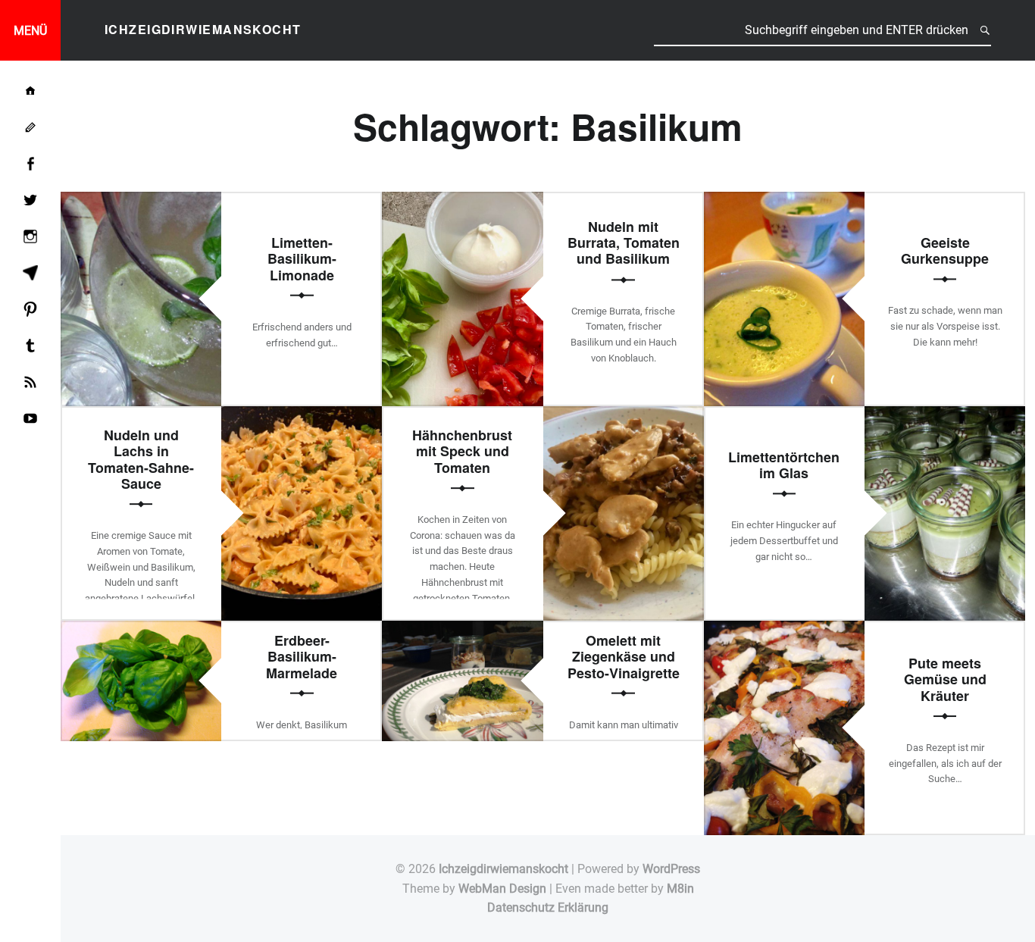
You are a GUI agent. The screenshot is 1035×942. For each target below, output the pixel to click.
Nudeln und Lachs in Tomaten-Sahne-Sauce (141, 459)
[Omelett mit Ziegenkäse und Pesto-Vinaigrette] (462, 630)
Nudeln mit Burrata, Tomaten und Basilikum (624, 243)
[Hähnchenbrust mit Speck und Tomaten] (623, 415)
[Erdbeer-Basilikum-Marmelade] (141, 630)
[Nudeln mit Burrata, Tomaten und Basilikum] (462, 201)
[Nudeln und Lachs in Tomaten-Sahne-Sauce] (301, 415)
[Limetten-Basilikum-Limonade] (141, 201)
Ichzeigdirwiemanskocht (503, 869)
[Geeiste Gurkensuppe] (784, 201)
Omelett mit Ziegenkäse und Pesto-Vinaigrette (624, 657)
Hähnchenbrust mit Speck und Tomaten (462, 451)
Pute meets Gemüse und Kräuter (945, 679)
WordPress (671, 869)
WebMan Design (502, 888)
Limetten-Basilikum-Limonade (301, 259)
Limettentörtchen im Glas (784, 465)
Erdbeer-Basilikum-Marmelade (301, 657)
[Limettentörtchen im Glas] (945, 415)
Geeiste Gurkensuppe (945, 250)
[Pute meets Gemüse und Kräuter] (784, 630)
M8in (680, 888)
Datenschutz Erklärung (547, 907)
